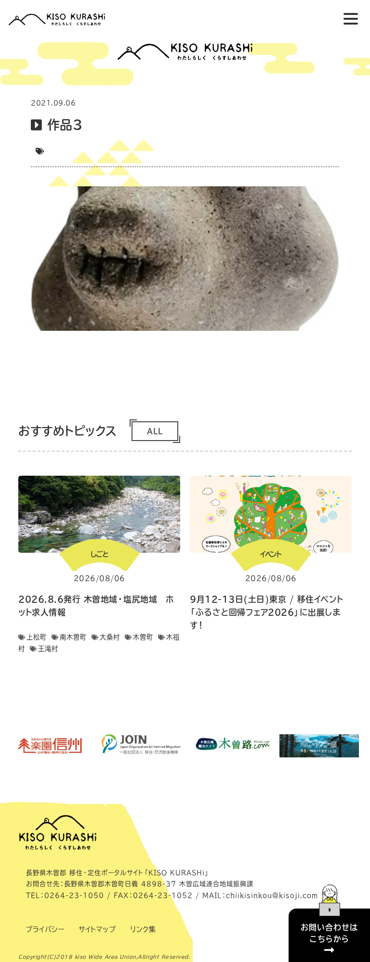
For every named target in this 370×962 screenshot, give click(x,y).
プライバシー (45, 929)
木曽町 (143, 637)
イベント (270, 554)
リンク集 (143, 929)
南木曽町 (73, 637)
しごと (99, 554)
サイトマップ (97, 929)
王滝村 (48, 648)
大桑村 (110, 637)
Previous (6, 570)
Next (364, 570)
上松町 (36, 637)
